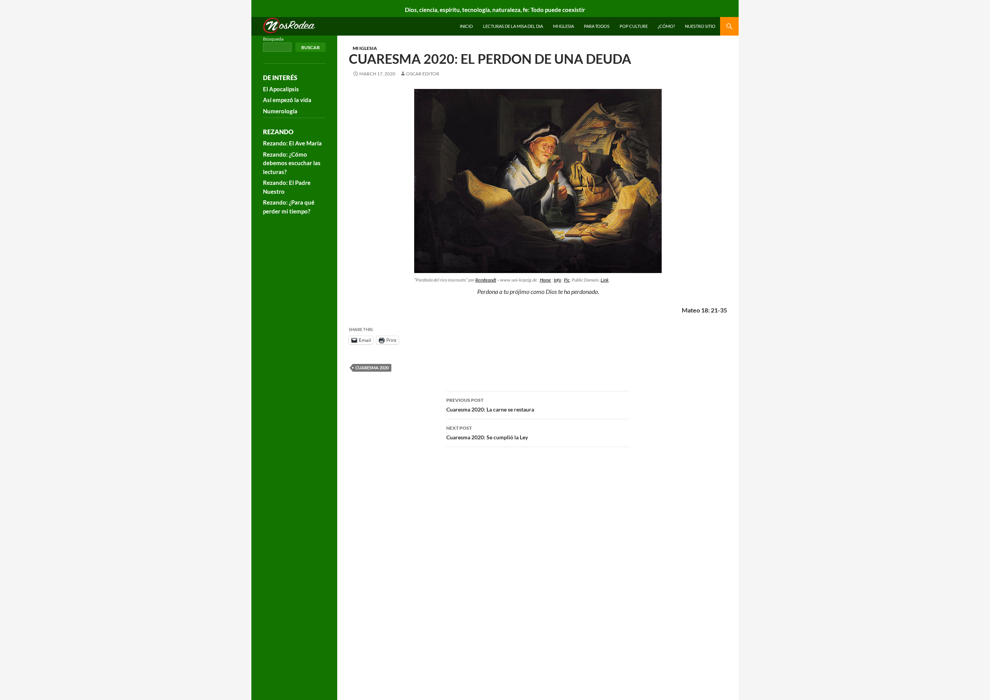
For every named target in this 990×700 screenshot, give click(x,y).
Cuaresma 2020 (372, 367)
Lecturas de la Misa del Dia (513, 26)
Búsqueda (273, 39)
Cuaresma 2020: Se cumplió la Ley (487, 432)
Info (557, 280)
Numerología (280, 111)
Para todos (596, 26)
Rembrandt (485, 280)
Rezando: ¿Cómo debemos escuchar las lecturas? (292, 163)
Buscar (310, 47)
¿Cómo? (666, 26)
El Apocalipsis (281, 88)
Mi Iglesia (563, 26)
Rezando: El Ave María (292, 143)
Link (605, 280)
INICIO (466, 26)
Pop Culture (634, 26)
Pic (567, 280)
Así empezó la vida (287, 99)
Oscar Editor (422, 74)
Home (545, 280)
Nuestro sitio (700, 26)
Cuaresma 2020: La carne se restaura (490, 405)
